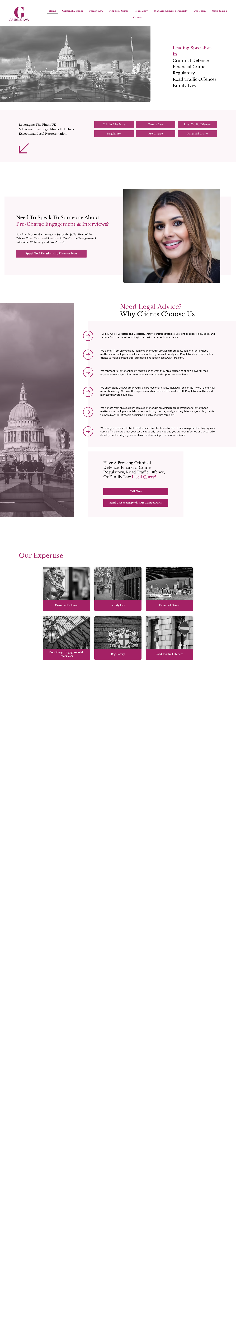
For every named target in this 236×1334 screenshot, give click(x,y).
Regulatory (184, 73)
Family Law (184, 85)
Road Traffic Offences (194, 79)
